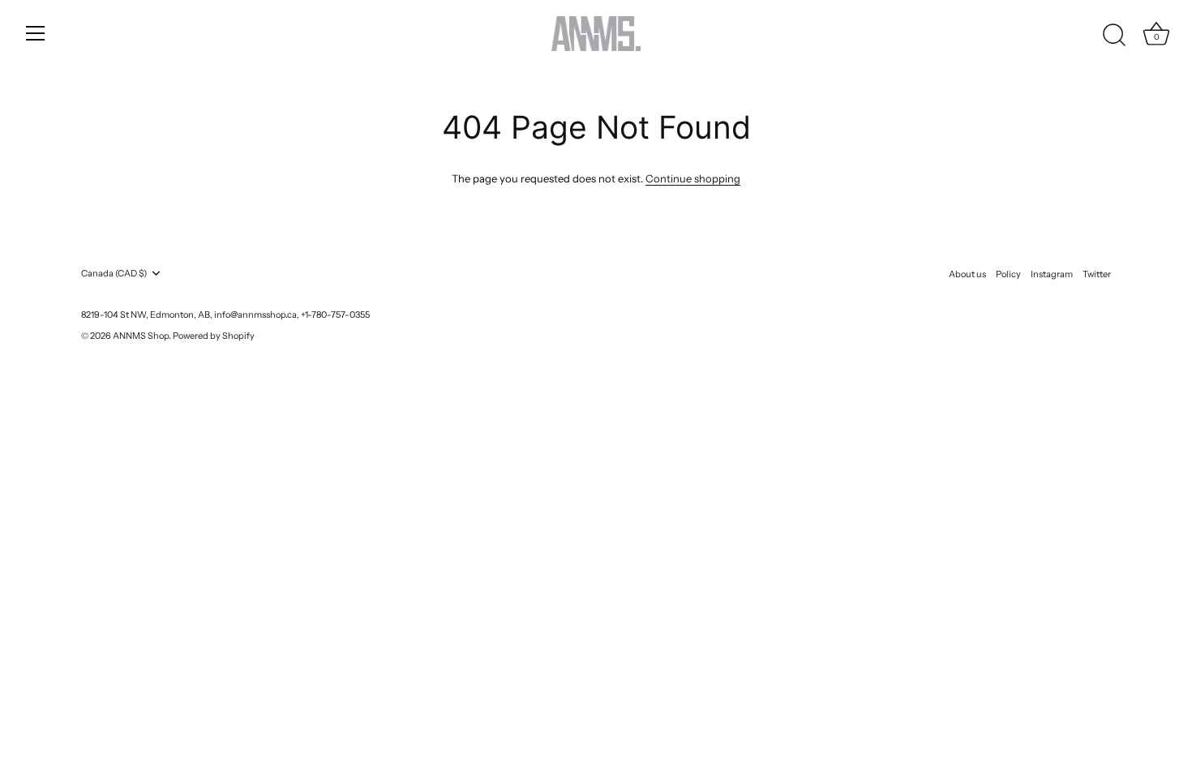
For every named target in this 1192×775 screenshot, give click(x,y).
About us (967, 274)
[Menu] (36, 33)
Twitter (1097, 274)
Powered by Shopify (214, 335)
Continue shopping (692, 178)
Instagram (1052, 274)
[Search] (1114, 36)
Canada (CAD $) (114, 273)
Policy (1008, 274)
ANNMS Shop (141, 335)
